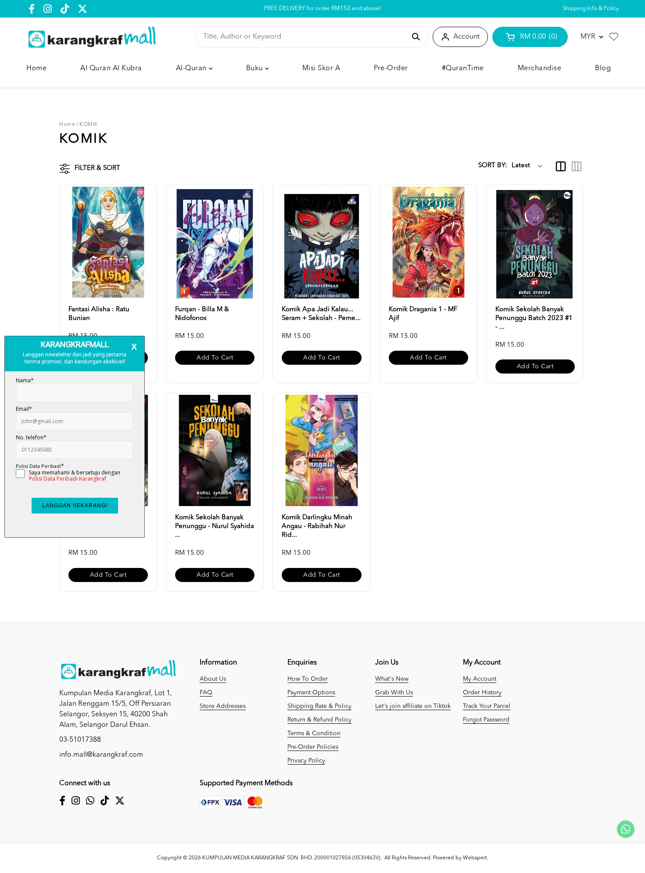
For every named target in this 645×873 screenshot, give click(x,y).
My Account (479, 679)
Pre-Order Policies (312, 747)
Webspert (475, 858)
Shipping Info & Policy (591, 8)
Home (67, 124)
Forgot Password (486, 720)
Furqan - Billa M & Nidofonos (202, 314)
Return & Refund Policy (319, 720)
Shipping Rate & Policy (319, 706)
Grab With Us (394, 693)
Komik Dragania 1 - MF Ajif (423, 314)
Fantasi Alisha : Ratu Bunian (98, 314)
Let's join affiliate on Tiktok (413, 706)
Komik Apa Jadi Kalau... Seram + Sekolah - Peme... (321, 314)
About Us (213, 679)
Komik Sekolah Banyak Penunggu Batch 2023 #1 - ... (534, 318)
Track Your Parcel (486, 706)
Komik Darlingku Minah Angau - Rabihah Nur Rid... (317, 526)
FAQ (206, 693)
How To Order (307, 679)
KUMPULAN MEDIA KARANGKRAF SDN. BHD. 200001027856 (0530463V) (291, 858)
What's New (391, 679)
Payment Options (311, 693)
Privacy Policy (306, 761)
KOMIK (88, 124)
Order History (482, 693)
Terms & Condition (313, 733)
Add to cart (215, 358)
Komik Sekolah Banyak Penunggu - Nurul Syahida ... (214, 526)
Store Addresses (223, 706)
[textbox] (304, 37)
